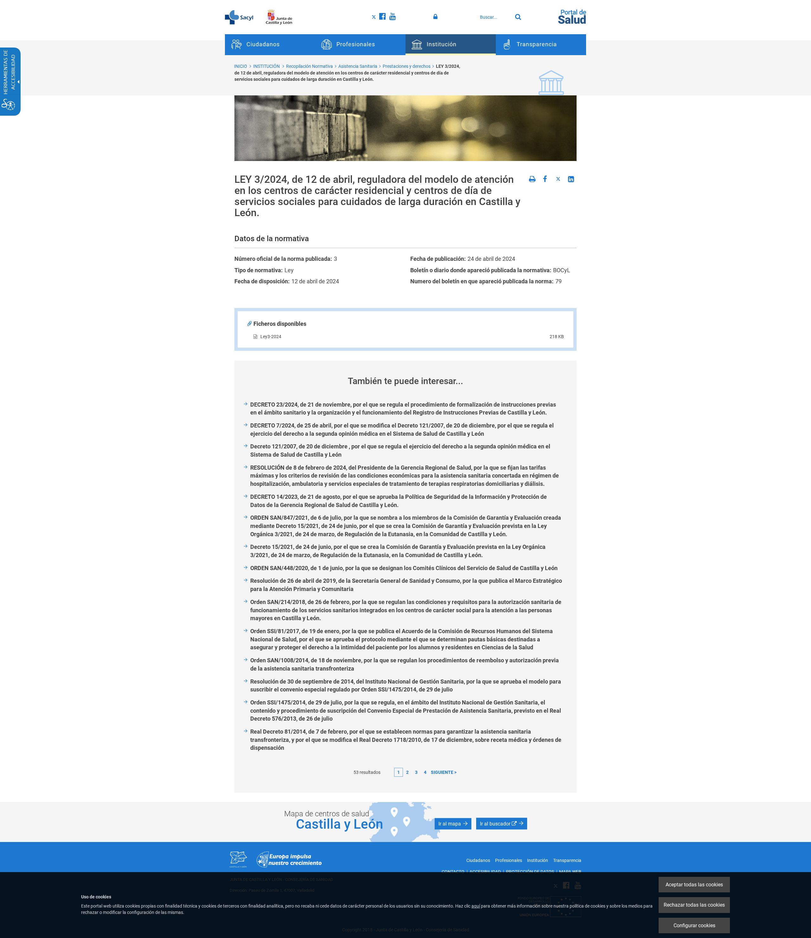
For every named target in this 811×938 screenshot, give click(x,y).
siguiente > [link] (444, 772)
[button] (453, 824)
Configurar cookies (694, 925)
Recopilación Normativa (309, 66)
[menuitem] (270, 44)
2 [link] (407, 772)
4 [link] (425, 772)
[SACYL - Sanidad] (239, 16)
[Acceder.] (436, 17)
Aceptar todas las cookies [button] (694, 885)
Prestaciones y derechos (407, 66)
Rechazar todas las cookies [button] (694, 905)
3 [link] (416, 772)
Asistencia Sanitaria (357, 66)
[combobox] (494, 17)
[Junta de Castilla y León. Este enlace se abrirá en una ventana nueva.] (279, 16)
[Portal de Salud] (572, 16)
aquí (475, 906)
